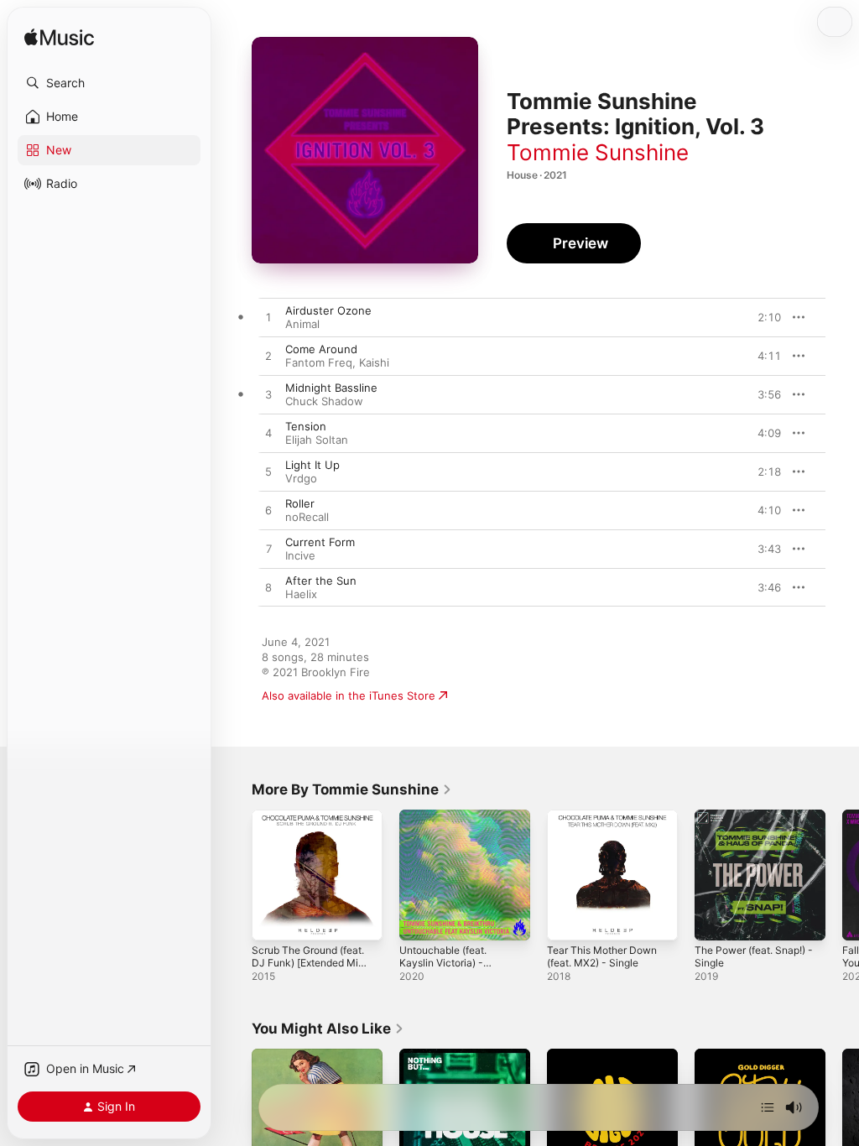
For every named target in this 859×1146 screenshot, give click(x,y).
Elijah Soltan (316, 439)
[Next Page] (842, 875)
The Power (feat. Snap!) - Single (754, 956)
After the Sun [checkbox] (321, 580)
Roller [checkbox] (300, 503)
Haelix (301, 594)
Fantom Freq (318, 362)
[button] (109, 83)
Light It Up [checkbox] (312, 464)
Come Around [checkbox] (321, 349)
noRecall (307, 517)
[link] (352, 789)
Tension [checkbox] (305, 426)
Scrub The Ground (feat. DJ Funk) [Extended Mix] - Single (309, 963)
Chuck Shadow (324, 401)
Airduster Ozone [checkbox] (328, 310)
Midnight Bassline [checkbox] (331, 387)
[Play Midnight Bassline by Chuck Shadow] (268, 395)
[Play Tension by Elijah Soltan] (268, 433)
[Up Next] (767, 1107)
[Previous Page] (235, 875)
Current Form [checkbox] (320, 542)
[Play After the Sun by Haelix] (268, 588)
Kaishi (374, 362)
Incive (300, 555)
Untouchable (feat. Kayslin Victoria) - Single (443, 963)
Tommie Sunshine (598, 152)
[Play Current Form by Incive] (268, 549)
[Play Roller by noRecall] (268, 510)
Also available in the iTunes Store (348, 695)
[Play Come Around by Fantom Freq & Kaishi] (268, 356)
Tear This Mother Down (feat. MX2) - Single (602, 956)
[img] (59, 38)
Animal (302, 324)
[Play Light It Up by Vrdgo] (268, 472)
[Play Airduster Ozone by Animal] (268, 318)
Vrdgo (301, 478)
